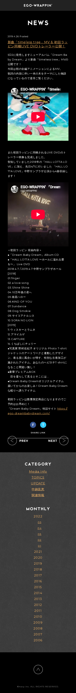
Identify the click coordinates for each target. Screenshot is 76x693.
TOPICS (38, 477)
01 (39, 545)
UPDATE (38, 483)
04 (39, 528)
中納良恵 (38, 489)
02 (40, 539)
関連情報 (38, 495)
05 (39, 522)
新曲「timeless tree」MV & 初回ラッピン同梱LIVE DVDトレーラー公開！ (38, 44)
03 (40, 534)
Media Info (38, 471)
